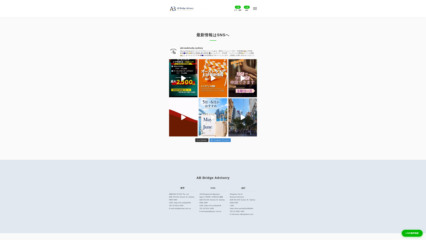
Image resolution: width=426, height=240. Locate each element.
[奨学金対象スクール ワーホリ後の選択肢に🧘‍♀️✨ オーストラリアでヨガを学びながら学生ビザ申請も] (242, 78)
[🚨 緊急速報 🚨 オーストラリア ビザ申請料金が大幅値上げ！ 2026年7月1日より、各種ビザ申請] (183, 78)
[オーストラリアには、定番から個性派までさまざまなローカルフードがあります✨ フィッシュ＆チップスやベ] (242, 117)
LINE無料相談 (412, 233)
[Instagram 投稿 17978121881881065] (213, 78)
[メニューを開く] (255, 8)
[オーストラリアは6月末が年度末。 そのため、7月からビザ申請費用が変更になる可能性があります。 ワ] (213, 117)
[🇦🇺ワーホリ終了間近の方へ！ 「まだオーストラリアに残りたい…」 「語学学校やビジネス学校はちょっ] (183, 117)
